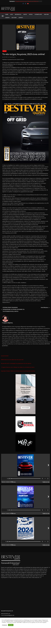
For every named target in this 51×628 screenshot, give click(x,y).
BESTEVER (4, 51)
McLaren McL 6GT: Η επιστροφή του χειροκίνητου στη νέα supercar (16, 363)
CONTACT (21, 17)
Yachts (25, 14)
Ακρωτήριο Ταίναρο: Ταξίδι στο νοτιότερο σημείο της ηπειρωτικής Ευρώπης (18, 371)
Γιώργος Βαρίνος (12, 57)
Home (6, 14)
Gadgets (7, 17)
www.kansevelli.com (5, 613)
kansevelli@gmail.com (9, 615)
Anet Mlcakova (44, 307)
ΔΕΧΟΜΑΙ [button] (11, 625)
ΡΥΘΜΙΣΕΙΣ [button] (4, 625)
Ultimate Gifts (38, 14)
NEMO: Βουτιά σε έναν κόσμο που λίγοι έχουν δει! (12, 359)
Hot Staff (14, 17)
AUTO (11, 14)
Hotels (31, 14)
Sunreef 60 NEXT (4, 355)
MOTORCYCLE (18, 14)
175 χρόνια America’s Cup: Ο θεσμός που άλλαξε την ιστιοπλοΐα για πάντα (17, 367)
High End (46, 14)
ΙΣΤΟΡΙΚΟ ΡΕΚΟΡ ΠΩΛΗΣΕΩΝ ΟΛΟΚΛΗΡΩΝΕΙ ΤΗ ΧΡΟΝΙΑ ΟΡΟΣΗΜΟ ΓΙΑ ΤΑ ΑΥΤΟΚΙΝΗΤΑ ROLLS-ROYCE (13, 309)
